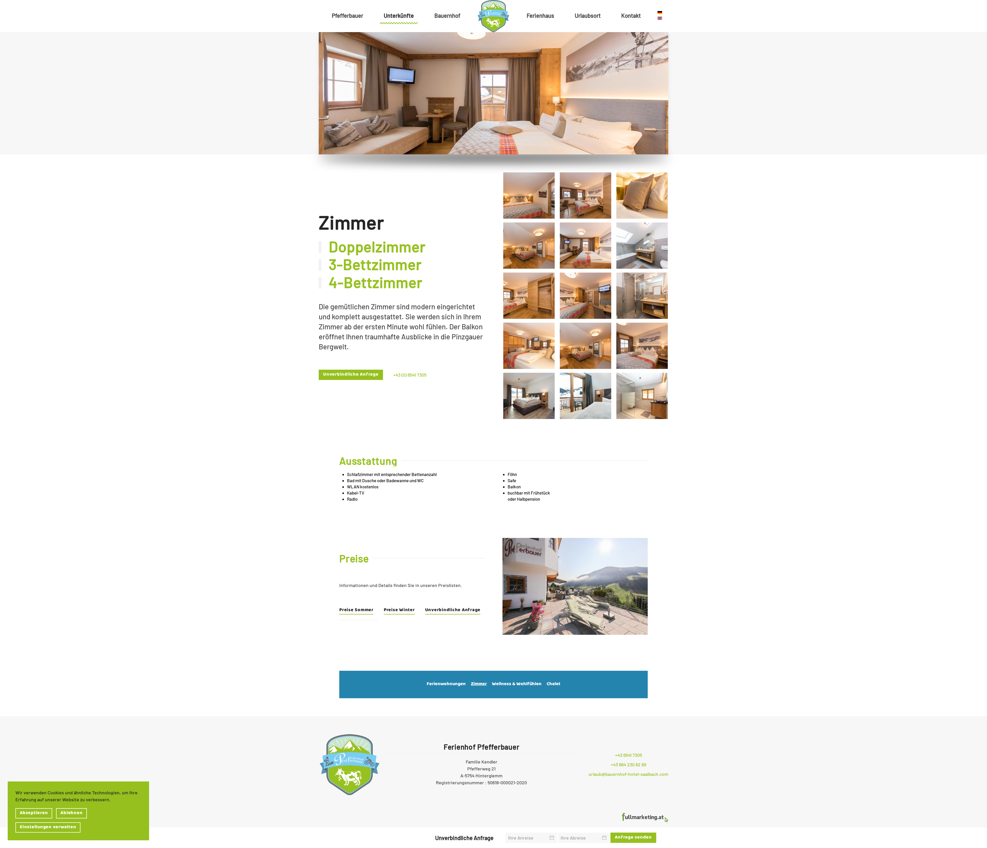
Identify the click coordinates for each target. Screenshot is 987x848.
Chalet (553, 684)
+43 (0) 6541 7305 (409, 375)
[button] (529, 195)
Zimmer (479, 684)
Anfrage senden (633, 837)
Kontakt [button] (631, 15)
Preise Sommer (356, 610)
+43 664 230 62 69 (628, 764)
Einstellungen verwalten (48, 827)
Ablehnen (71, 813)
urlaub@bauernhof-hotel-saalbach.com (628, 774)
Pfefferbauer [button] (347, 15)
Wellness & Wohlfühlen (517, 684)
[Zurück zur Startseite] (493, 16)
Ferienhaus (540, 15)
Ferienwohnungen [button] (446, 684)
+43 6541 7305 (628, 755)
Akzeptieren (34, 813)
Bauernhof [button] (447, 15)
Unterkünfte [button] (399, 15)
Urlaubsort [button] (588, 15)
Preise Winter (399, 610)
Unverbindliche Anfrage (351, 374)
